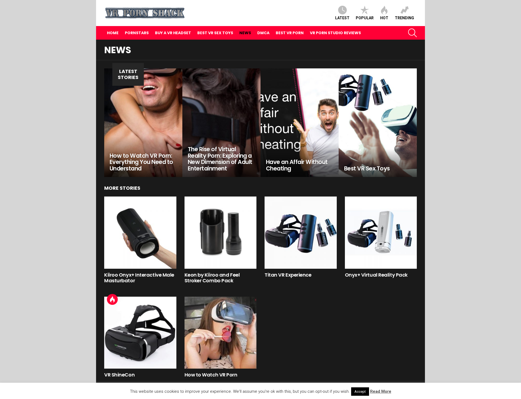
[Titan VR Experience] (301, 233)
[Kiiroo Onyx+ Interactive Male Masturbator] (140, 233)
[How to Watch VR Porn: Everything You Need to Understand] (143, 122)
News (245, 33)
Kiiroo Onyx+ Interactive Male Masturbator (139, 277)
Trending (404, 18)
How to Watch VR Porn (211, 374)
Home (113, 33)
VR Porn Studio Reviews (335, 33)
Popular (365, 18)
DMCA (263, 33)
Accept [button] (360, 391)
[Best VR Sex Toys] (378, 122)
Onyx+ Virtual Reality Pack (376, 274)
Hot (384, 18)
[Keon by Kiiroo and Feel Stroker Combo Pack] (221, 233)
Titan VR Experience (288, 274)
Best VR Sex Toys (215, 33)
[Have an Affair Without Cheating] (299, 122)
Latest (342, 18)
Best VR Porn (290, 33)
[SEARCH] (412, 33)
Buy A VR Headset (173, 33)
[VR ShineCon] (140, 333)
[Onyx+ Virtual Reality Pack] (381, 233)
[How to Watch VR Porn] (221, 333)
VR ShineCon (119, 374)
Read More (380, 391)
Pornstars (137, 33)
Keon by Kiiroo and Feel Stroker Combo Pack (212, 277)
